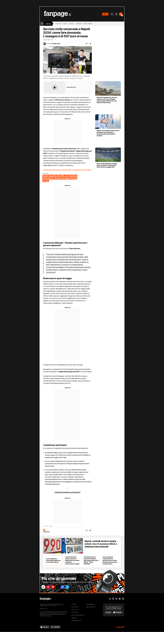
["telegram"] (67, 587)
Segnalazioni (74, 607)
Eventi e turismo (87, 23)
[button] (90, 43)
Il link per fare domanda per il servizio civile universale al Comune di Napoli (67, 170)
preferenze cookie (76, 620)
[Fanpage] (46, 598)
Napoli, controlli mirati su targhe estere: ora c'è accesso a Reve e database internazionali (101, 544)
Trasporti (78, 23)
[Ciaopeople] (120, 627)
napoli (48, 23)
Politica (65, 23)
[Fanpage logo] (55, 14)
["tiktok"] (43, 587)
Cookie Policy (75, 612)
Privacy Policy (75, 609)
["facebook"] (62, 587)
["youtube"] (53, 587)
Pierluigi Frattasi (56, 43)
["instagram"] (48, 587)
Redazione (74, 617)
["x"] (58, 587)
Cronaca (71, 23)
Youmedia (73, 604)
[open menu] (42, 24)
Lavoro (51, 526)
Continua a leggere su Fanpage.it (67, 492)
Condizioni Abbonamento (78, 615)
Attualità (58, 23)
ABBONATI (105, 14)
